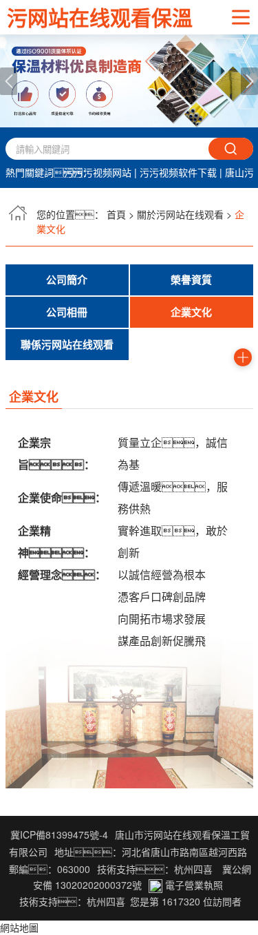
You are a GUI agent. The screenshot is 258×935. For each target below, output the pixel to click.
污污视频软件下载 (178, 172)
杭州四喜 (106, 901)
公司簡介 (66, 279)
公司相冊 (66, 311)
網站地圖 (19, 927)
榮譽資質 (191, 279)
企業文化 (191, 311)
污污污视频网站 (97, 172)
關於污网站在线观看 (180, 214)
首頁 (116, 214)
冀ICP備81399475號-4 (59, 834)
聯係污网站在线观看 (67, 344)
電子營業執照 (192, 885)
